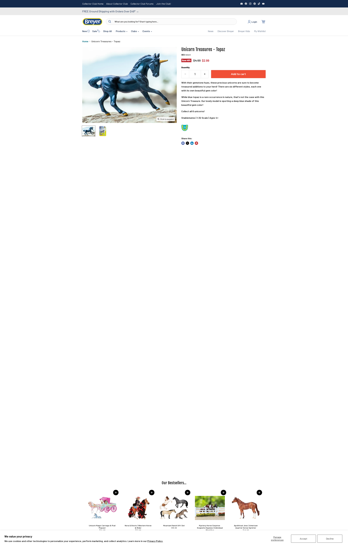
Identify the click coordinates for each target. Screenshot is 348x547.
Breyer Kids (244, 31)
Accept (303, 538)
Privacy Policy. (155, 541)
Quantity (185, 67)
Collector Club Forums (141, 3)
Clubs (134, 31)
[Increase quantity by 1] (205, 74)
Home (85, 41)
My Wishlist (260, 31)
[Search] (109, 22)
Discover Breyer (225, 31)
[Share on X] (187, 143)
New (84, 31)
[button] (116, 492)
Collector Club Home (92, 3)
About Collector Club (117, 3)
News (210, 31)
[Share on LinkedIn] (192, 143)
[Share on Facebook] (183, 143)
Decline (330, 538)
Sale (94, 31)
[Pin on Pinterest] (196, 143)
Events (146, 31)
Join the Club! (163, 3)
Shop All (107, 31)
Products (121, 31)
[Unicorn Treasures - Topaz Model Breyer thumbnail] (88, 131)
